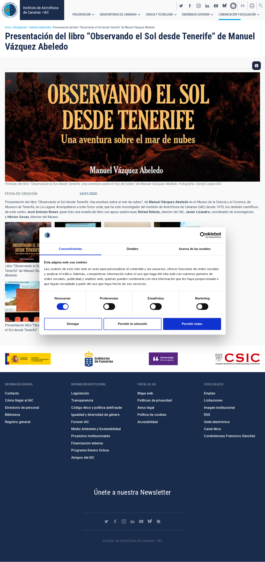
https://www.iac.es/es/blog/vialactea (233, 5)
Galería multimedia (40, 27)
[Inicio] (10, 10)
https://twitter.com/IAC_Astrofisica (181, 5)
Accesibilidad (147, 422)
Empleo (209, 393)
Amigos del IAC (82, 457)
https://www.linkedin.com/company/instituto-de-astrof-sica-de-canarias (207, 5)
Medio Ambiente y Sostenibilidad (96, 429)
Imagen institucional (219, 408)
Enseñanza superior (196, 14)
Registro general (17, 422)
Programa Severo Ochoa (90, 450)
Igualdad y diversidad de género (95, 415)
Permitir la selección (132, 324)
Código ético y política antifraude (96, 408)
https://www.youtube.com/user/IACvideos (216, 5)
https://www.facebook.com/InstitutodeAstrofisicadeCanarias (190, 5)
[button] (28, 242)
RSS (207, 415)
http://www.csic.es (237, 359)
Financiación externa (87, 443)
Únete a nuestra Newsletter (132, 492)
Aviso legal (145, 408)
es (243, 5)
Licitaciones (213, 400)
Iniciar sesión (252, 5)
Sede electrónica (217, 422)
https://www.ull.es (163, 359)
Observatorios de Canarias (118, 14)
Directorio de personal (22, 408)
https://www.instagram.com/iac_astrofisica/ (198, 5)
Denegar (73, 324)
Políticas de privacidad (154, 400)
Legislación (80, 393)
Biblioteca (12, 415)
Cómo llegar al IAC (19, 400)
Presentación (81, 14)
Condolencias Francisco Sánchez (229, 436)
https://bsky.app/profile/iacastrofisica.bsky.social (224, 5)
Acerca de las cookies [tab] (195, 249)
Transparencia (82, 400)
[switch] (109, 306)
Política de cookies (151, 415)
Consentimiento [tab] (70, 249)
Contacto (12, 393)
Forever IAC (80, 422)
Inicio (8, 27)
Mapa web (145, 393)
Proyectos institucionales (90, 436)
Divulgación (20, 27)
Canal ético (212, 429)
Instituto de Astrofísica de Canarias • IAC (40, 10)
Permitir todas (192, 324)
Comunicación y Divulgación (237, 14)
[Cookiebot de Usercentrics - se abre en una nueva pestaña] (203, 235)
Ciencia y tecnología (159, 14)
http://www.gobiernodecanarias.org (98, 359)
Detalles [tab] (133, 249)
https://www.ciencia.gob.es (28, 359)
